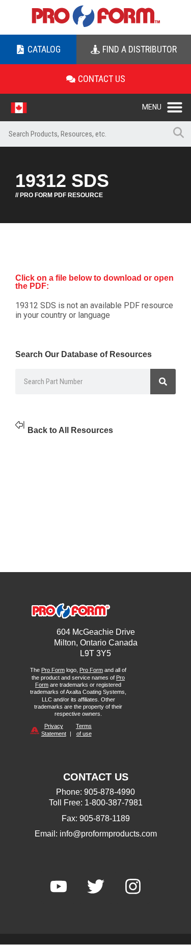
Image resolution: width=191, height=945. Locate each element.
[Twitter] (95, 886)
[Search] (163, 381)
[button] (166, 104)
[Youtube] (58, 886)
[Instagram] (133, 886)
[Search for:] (83, 134)
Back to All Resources (70, 430)
